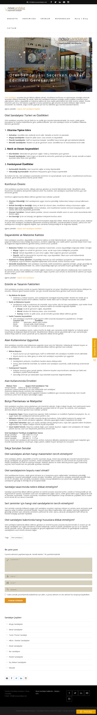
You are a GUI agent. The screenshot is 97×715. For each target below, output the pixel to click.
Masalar (12, 668)
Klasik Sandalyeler (15, 646)
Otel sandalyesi (10, 97)
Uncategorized (45, 86)
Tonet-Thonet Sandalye (18, 635)
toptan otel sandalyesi (25, 278)
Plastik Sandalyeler (16, 657)
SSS (37, 694)
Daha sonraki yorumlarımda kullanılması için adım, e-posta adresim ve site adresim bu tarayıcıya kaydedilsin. (48, 594)
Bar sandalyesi (14, 651)
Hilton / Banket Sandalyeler (19, 640)
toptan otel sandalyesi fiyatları (29, 109)
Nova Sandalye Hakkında (44, 691)
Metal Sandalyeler (15, 629)
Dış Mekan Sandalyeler (17, 662)
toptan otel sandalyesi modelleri (29, 228)
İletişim (56, 691)
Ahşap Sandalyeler (16, 624)
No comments (60, 86)
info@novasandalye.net (38, 2)
